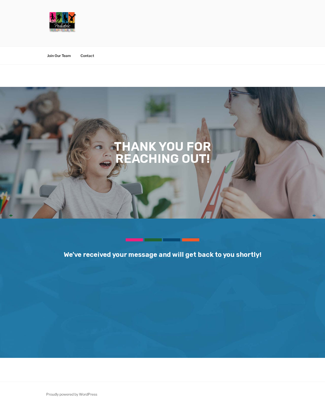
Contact (87, 55)
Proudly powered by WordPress (71, 394)
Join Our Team (59, 55)
